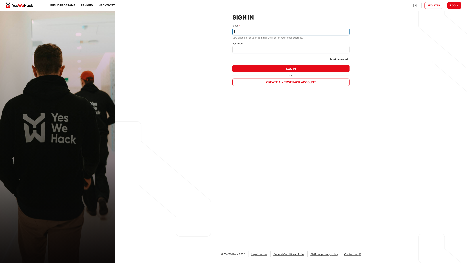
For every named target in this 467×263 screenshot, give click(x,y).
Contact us (351, 254)
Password (238, 43)
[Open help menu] (414, 5)
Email (235, 25)
